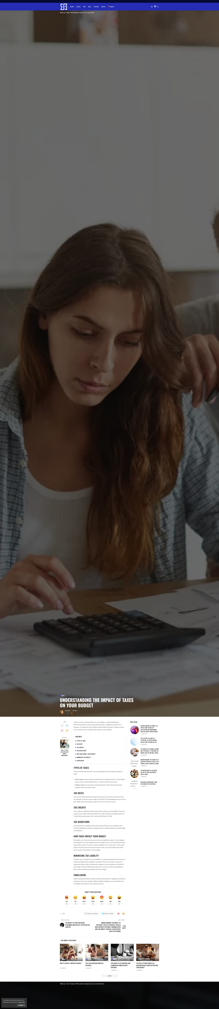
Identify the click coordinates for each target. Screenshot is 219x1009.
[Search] (157, 6)
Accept (21, 1005)
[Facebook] (66, 713)
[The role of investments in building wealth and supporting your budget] (147, 952)
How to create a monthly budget (71, 963)
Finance (63, 695)
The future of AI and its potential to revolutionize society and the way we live (149, 740)
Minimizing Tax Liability (84, 757)
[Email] (72, 713)
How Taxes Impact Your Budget (86, 754)
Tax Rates (80, 744)
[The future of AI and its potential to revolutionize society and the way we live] (134, 741)
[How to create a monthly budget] (71, 952)
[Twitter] (68, 713)
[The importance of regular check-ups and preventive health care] (134, 773)
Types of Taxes (81, 741)
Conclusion (80, 761)
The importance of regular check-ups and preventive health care (149, 772)
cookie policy (21, 1002)
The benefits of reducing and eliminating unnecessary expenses (120, 965)
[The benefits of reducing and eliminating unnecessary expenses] (122, 952)
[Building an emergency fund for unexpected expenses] (134, 784)
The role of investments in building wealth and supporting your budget (147, 965)
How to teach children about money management (64, 752)
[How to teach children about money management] (64, 744)
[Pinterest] (70, 713)
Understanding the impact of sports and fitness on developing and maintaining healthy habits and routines (149, 729)
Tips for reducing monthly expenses (94, 964)
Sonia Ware (67, 710)
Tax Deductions (81, 751)
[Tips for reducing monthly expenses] (96, 952)
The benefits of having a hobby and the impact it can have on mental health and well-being (150, 751)
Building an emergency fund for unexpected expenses (149, 783)
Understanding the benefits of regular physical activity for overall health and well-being (150, 761)
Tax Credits (80, 747)
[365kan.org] (64, 6)
